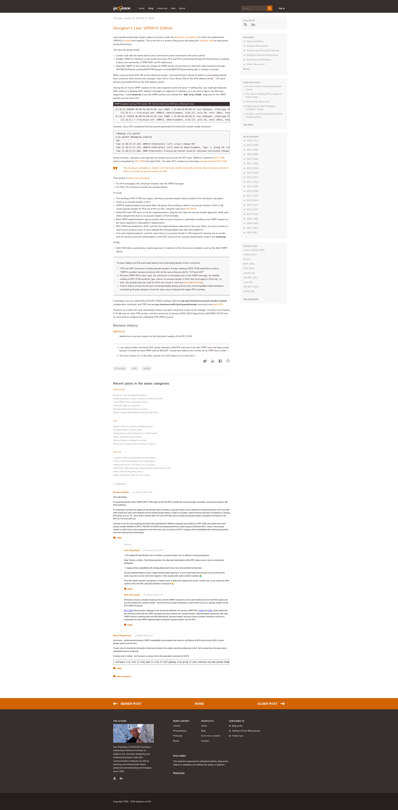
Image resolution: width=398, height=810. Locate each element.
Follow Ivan (237, 735)
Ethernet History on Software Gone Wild (130, 440)
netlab (127, 40)
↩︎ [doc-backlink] (228, 351)
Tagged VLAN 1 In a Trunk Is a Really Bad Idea (133, 426)
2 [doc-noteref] (142, 232)
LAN (134, 368)
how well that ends (193, 282)
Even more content (210, 735)
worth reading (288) (254, 250)
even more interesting (139, 178)
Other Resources (256, 64)
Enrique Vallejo (121, 492)
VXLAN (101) (250, 277)
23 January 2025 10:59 (153, 550)
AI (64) (247, 259)
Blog (203, 730)
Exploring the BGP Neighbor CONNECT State (261, 108)
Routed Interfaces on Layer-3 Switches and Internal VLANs (138, 399)
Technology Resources (258, 101)
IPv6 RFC (190, 209)
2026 (252, 140)
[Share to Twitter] (205, 362)
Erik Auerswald (132, 594)
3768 (210, 610)
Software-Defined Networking (262, 55)
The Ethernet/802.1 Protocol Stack (127, 430)
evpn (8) (247, 282)
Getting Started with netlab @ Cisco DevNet (131, 475)
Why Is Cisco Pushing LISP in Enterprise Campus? (134, 444)
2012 (252, 205)
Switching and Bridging (259, 59)
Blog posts (237, 726)
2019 (252, 172)
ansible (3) (249, 273)
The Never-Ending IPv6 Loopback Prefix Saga (264, 95)
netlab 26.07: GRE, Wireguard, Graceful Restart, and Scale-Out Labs (142, 468)
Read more (179, 773)
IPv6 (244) (249, 268)
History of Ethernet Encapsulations (127, 437)
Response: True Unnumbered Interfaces (130, 395)
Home (199, 703)
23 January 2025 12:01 (153, 595)
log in (282, 8)
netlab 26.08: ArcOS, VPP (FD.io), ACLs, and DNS (134, 465)
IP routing (120, 368)
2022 (252, 159)
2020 (252, 168)
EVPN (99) (249, 291)
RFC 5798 (219, 158)
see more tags (250, 299)
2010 (252, 214)
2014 (252, 195)
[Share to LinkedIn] (213, 362)
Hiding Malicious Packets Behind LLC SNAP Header (135, 433)
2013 (252, 200)
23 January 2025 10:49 (142, 492)
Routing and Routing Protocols (263, 50)
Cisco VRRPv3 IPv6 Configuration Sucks (130, 402)
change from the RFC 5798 (213, 161)
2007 (252, 228)
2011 (252, 209)
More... (247, 69)
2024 (252, 149)
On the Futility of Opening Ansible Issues (264, 88)
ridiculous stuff (206, 40)
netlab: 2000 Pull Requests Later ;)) (128, 472)
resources (162, 8)
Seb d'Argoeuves (122, 635)
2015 (252, 191)
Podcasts (177, 735)
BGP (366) (249, 264)
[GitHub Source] (228, 362)
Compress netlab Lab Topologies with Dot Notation (134, 458)
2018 (252, 177)
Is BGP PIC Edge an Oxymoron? (126, 406)
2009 (252, 218)
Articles (176, 726)
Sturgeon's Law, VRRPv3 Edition (143, 28)
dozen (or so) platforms (186, 37)
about (182, 8)
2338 (201, 610)
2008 (252, 223)
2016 (252, 186)
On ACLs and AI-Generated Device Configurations (134, 461)
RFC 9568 (140, 161)
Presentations (180, 730)
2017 (252, 182)
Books (176, 741)
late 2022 (218, 304)
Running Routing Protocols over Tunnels (130, 409)
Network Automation (257, 46)
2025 (252, 145)
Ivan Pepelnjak (132, 550)
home (142, 8)
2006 (252, 232)
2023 (252, 154)
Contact (205, 741)
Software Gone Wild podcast (246, 730)
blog (150, 8)
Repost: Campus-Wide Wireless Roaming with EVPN (135, 412)
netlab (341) (250, 254)
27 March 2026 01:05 (144, 636)
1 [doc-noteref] (213, 78)
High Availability (255, 41)
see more (248, 124)
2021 (252, 163)
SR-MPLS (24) (251, 286)
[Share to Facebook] (220, 362)
